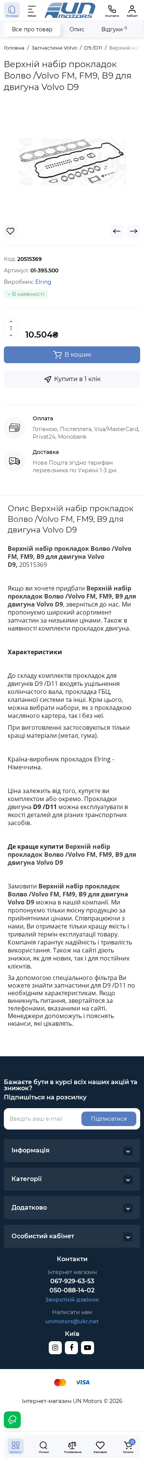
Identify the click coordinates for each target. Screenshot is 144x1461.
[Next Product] (133, 231)
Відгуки (114, 29)
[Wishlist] (10, 231)
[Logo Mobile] (70, 10)
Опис (77, 29)
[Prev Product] (116, 231)
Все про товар (32, 29)
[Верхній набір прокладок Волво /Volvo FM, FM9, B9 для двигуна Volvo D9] (72, 161)
